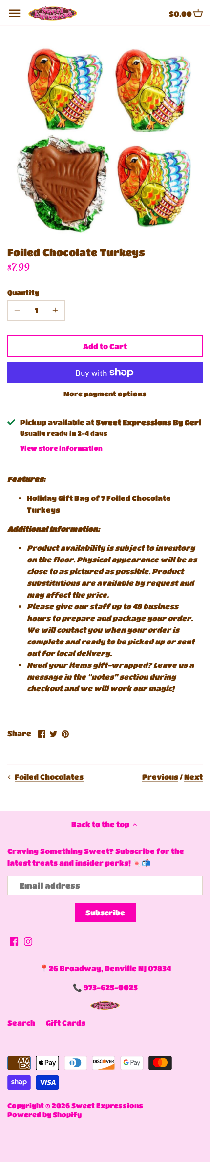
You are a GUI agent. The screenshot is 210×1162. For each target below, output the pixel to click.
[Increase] (55, 310)
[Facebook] (14, 941)
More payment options (105, 393)
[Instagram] (28, 941)
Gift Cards (65, 1022)
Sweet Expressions (107, 1105)
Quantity (23, 292)
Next (193, 776)
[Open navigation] (14, 13)
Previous (160, 776)
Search (21, 1022)
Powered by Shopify (44, 1114)
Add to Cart (105, 346)
